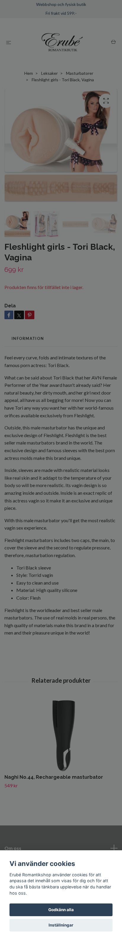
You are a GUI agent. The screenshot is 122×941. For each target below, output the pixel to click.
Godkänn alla (61, 909)
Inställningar (61, 925)
